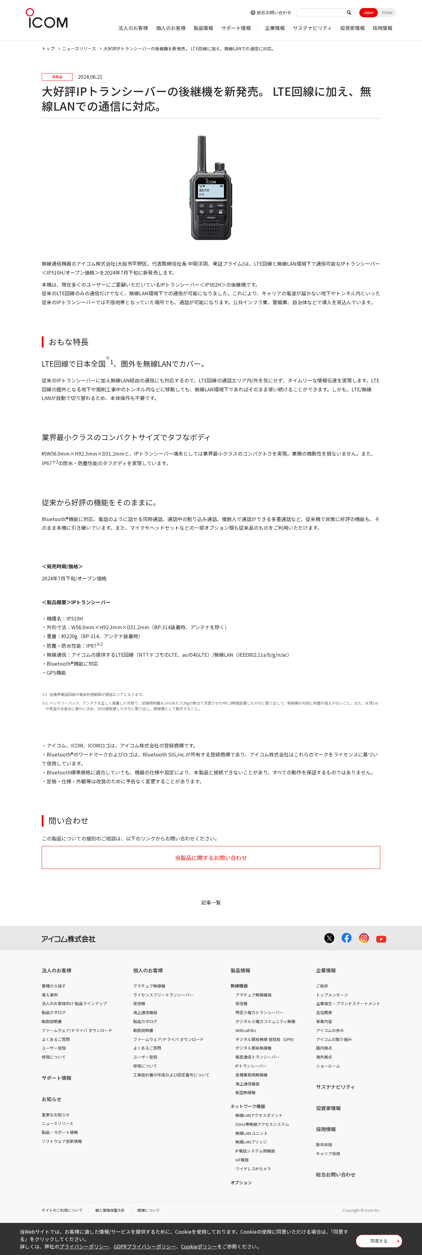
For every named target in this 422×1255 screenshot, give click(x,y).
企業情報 (275, 28)
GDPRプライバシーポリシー (145, 1246)
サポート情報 (236, 28)
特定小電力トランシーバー (259, 1012)
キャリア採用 (328, 1153)
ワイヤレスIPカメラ (253, 1169)
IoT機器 (242, 1160)
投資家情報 (352, 28)
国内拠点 (324, 1048)
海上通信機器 (145, 1012)
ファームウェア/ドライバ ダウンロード (77, 1030)
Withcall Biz (245, 1030)
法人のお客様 (133, 28)
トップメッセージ (332, 995)
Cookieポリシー (199, 1246)
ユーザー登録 (54, 1048)
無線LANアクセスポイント (259, 1115)
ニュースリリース (57, 1123)
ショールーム (328, 1066)
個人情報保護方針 (110, 1210)
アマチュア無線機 (149, 986)
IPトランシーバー (251, 1066)
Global (387, 13)
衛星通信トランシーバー (257, 1057)
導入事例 (50, 995)
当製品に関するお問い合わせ (211, 857)
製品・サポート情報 (60, 1132)
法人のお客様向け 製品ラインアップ (74, 1003)
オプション (241, 1182)
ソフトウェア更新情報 (62, 1141)
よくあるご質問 (56, 1039)
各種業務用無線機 (251, 1075)
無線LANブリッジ (251, 1142)
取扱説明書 (52, 1021)
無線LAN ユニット (251, 1133)
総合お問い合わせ (274, 12)
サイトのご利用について (62, 1210)
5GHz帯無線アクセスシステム (262, 1124)
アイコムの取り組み (334, 1039)
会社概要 (324, 1012)
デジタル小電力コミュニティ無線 (265, 1021)
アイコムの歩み (330, 1030)
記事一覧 (211, 902)
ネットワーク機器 (247, 1106)
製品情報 (203, 28)
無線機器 (239, 986)
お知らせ (51, 1099)
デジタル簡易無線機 (253, 1048)
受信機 (139, 1003)
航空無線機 (245, 1092)
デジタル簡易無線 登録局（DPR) (264, 1039)
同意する (379, 1241)
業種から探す (54, 986)
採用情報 (382, 28)
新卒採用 (324, 1145)
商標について (148, 1210)
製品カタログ (54, 1012)
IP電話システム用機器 (255, 1151)
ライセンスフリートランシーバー (163, 995)
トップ (48, 48)
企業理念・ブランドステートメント (348, 1003)
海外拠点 (324, 1057)
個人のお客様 (171, 28)
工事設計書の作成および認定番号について (171, 1075)
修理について (54, 1057)
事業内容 (324, 1021)
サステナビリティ (312, 28)
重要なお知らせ (56, 1115)
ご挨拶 (322, 986)
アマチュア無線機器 (253, 995)
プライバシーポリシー (84, 1246)
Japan (368, 13)
